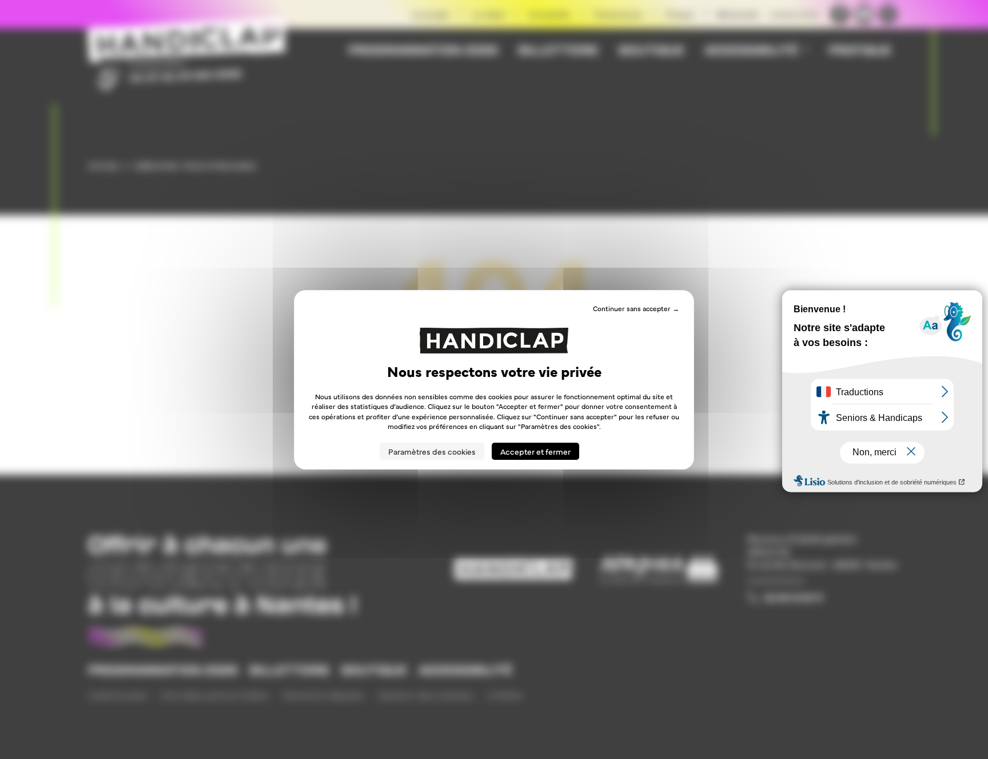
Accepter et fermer (535, 451)
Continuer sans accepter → (636, 307)
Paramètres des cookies (432, 451)
